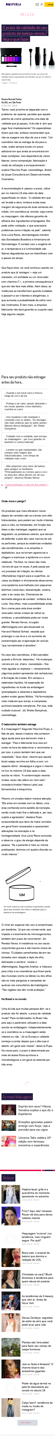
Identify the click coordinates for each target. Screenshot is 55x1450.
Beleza (27, 14)
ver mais (25, 1422)
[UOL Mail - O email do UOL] (37, 4)
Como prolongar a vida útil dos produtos (27, 484)
